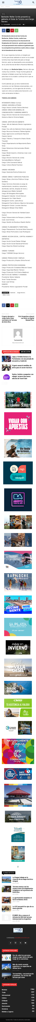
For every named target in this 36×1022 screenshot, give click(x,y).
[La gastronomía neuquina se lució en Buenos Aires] (6, 900)
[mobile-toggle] (3, 2)
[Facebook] (4, 30)
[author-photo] (18, 337)
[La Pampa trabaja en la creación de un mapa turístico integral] (6, 880)
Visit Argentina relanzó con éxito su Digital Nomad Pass (26, 318)
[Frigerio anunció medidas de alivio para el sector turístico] (6, 368)
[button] (33, 2)
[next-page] (6, 383)
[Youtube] (25, 943)
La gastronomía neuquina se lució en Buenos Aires (22, 899)
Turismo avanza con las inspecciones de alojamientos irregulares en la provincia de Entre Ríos (23, 889)
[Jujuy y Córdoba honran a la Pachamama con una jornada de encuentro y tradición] (6, 359)
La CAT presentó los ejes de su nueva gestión (23, 907)
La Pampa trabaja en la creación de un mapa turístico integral (23, 879)
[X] (8, 30)
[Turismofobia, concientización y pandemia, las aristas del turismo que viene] (6, 976)
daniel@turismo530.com (22, 938)
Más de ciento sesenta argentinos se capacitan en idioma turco (22, 966)
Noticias (7, 6)
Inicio (2, 6)
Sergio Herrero (21, 292)
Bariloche (12, 292)
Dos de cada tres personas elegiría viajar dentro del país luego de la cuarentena (23, 957)
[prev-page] (3, 383)
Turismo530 (7, 24)
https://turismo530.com (18, 342)
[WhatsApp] (16, 30)
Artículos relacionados (11, 352)
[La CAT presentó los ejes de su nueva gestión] (6, 909)
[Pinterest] (12, 30)
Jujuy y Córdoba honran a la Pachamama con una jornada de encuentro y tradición (23, 359)
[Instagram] (15, 943)
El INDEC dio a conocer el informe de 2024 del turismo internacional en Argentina (22, 917)
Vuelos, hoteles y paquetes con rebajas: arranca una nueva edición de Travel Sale (22, 376)
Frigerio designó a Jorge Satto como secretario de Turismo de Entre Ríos (9, 319)
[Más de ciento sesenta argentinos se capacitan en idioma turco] (6, 967)
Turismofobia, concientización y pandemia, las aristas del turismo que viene (23, 975)
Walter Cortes (6, 295)
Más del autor (25, 352)
